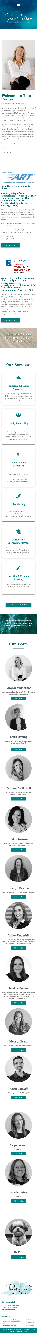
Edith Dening (18, 737)
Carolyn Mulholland (18, 688)
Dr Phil (18, 1252)
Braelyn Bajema (18, 888)
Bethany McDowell (18, 788)
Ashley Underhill (18, 935)
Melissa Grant (18, 1041)
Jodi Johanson (18, 839)
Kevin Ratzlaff (18, 1089)
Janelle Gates (18, 1192)
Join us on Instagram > (8, 1309)
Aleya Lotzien (18, 1145)
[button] (18, 6)
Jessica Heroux (18, 988)
